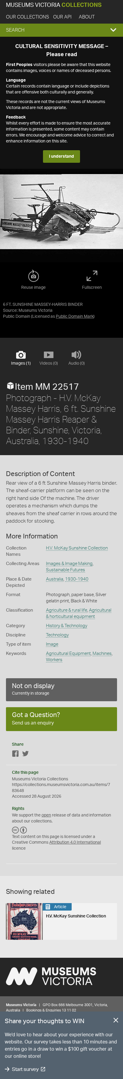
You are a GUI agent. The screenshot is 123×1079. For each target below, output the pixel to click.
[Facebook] (15, 754)
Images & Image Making (69, 563)
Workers (54, 660)
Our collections (27, 17)
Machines (102, 653)
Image (52, 644)
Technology (57, 635)
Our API (62, 17)
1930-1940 (76, 579)
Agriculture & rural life (66, 610)
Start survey (25, 1069)
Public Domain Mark (74, 316)
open (46, 815)
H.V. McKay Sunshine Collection (77, 548)
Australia (54, 579)
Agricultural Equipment (68, 653)
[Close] (115, 1021)
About (87, 17)
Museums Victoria (54, 5)
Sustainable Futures (65, 570)
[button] (61, 30)
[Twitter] (25, 754)
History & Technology (66, 626)
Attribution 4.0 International (75, 842)
